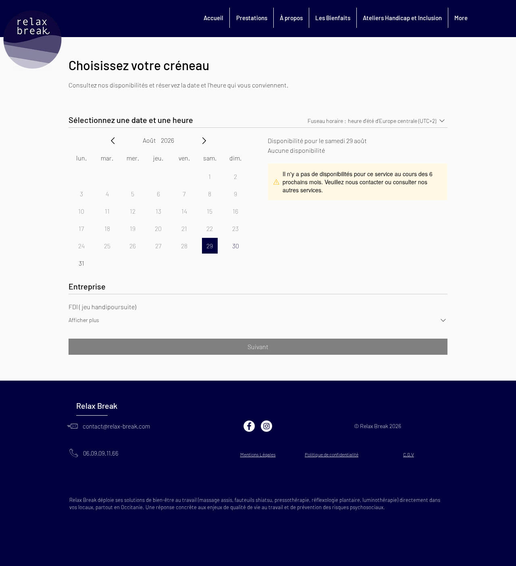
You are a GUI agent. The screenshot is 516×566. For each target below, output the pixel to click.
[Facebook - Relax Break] (249, 426)
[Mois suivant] (204, 141)
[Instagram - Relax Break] (266, 426)
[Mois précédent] (113, 141)
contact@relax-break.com (116, 426)
